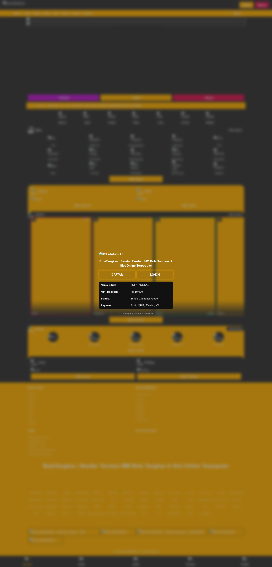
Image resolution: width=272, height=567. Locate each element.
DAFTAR (117, 275)
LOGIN (155, 275)
